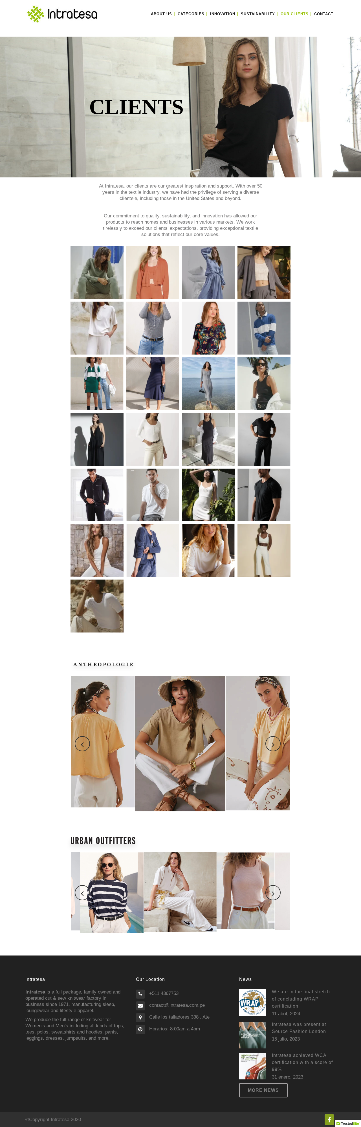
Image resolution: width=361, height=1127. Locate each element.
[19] (97, 272)
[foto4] (97, 495)
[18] (152, 272)
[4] (152, 439)
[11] (97, 439)
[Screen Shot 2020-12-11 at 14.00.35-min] (208, 328)
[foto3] (152, 383)
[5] (97, 606)
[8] (208, 495)
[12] (263, 383)
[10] (208, 439)
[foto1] (97, 383)
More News (263, 1090)
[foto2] (152, 328)
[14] (263, 272)
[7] (97, 550)
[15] (208, 383)
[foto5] (152, 495)
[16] (263, 328)
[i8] (208, 550)
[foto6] (152, 550)
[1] (263, 550)
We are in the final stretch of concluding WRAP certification (301, 998)
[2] (97, 328)
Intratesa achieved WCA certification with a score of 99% (302, 1062)
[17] (208, 272)
